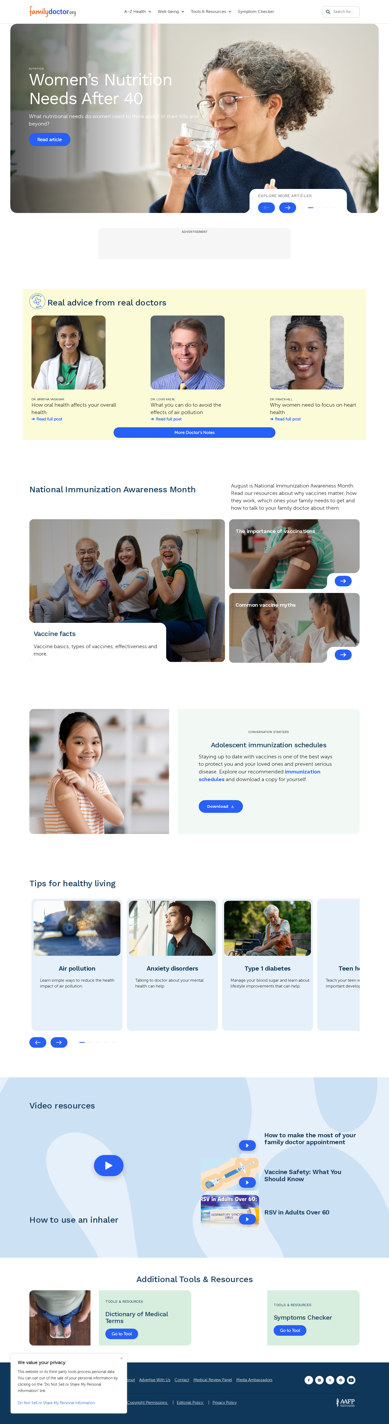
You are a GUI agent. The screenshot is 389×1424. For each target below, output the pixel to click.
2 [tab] (318, 207)
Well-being (168, 11)
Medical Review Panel (212, 1380)
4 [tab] (334, 207)
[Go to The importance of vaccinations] (343, 581)
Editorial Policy (190, 1402)
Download (217, 806)
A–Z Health (135, 11)
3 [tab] (326, 207)
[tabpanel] (194, 118)
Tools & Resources (208, 11)
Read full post (49, 419)
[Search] (328, 12)
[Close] (121, 1358)
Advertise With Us (154, 1380)
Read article (49, 139)
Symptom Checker (256, 11)
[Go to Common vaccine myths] (343, 655)
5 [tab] (113, 1042)
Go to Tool (122, 1334)
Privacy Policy (224, 1402)
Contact (182, 1380)
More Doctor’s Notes (194, 432)
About (129, 1380)
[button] (108, 1165)
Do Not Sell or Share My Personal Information (56, 1403)
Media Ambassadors (254, 1380)
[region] (69, 1383)
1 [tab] (310, 207)
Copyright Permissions (147, 1402)
